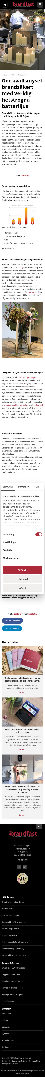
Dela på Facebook (12, 620)
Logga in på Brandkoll (11, 974)
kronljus (7, 405)
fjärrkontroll (37, 405)
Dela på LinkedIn (12, 628)
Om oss (5, 1020)
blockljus (15, 405)
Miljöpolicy (6, 1027)
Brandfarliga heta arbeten (13, 902)
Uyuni (4, 377)
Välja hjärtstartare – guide (13, 995)
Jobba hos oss (8, 1040)
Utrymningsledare (9, 935)
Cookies (5, 1061)
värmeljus (24, 405)
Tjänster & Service (10, 963)
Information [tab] (23, 486)
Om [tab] (37, 486)
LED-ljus (21, 268)
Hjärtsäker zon (8, 1001)
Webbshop (6, 1014)
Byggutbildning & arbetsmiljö (14, 922)
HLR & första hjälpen (10, 915)
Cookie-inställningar (19, 1061)
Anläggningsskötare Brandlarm (15, 942)
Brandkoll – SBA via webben (13, 968)
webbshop (33, 614)
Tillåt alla (22, 570)
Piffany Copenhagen (27, 377)
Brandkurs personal (10, 929)
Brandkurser (7, 909)
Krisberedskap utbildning (13, 949)
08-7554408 (22, 860)
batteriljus (25, 175)
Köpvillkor (36, 1061)
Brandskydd (22, 75)
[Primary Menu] (40, 5)
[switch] (38, 542)
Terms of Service (20, 1073)
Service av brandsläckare (12, 988)
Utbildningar (8, 897)
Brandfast (6, 1009)
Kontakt (5, 1047)
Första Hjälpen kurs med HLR (14, 955)
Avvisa (22, 587)
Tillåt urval (22, 579)
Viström (15, 1064)
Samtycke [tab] (8, 486)
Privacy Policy (37, 1071)
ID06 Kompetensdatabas (12, 981)
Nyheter (5, 1034)
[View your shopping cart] (5, 5)
